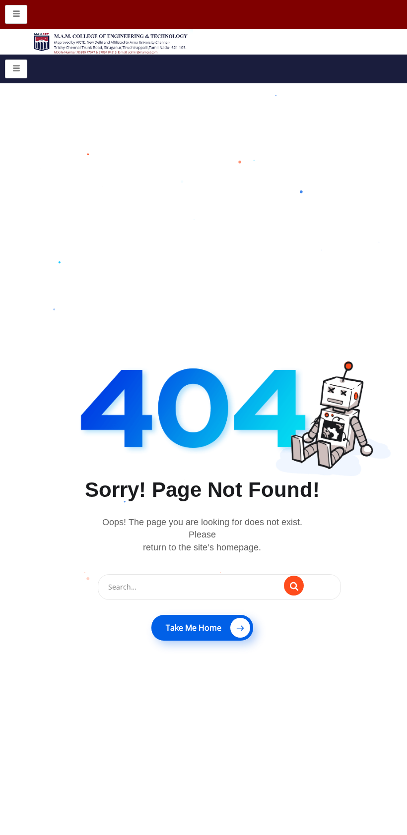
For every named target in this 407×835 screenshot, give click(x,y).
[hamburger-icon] (16, 14)
